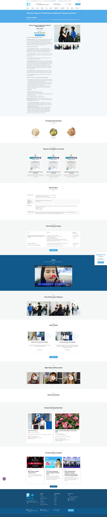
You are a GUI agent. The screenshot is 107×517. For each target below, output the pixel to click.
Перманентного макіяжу (44, 504)
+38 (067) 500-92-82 (72, 498)
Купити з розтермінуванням (40, 35)
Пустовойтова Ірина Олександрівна (67, 342)
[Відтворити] (35, 378)
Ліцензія (55, 498)
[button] (27, 132)
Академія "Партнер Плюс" (31, 19)
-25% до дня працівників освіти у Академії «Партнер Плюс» (52, 473)
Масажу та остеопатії (43, 498)
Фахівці (55, 501)
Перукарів (42, 501)
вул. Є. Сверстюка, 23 (58, 4)
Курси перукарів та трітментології (43, 19)
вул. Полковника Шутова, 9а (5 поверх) (43, 4)
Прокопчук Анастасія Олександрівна (39, 342)
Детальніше (39, 349)
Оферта (55, 504)
